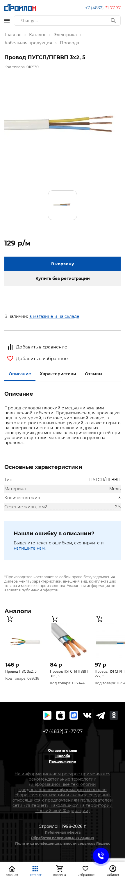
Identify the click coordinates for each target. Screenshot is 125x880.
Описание (20, 373)
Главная (13, 34)
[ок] (114, 715)
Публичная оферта (63, 832)
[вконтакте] (87, 715)
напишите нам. (30, 548)
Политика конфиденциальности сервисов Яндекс (62, 843)
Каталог (37, 34)
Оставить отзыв (62, 750)
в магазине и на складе (54, 316)
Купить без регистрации (62, 278)
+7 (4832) (103, 7)
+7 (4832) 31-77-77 (63, 731)
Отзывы (93, 373)
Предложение (62, 761)
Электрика (65, 34)
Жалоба (62, 756)
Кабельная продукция (28, 42)
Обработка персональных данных (62, 838)
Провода (69, 42)
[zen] (100, 715)
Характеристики (58, 373)
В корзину (62, 264)
